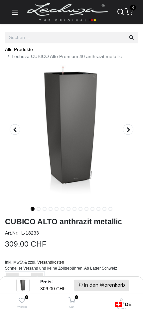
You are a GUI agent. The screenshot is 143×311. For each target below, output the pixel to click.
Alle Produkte (19, 49)
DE (128, 304)
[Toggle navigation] (15, 12)
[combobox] (123, 304)
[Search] (120, 12)
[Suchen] (131, 37)
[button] (15, 129)
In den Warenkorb (104, 285)
